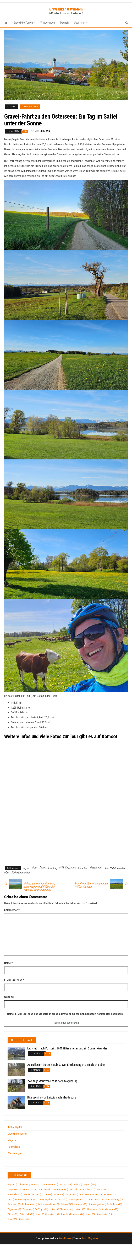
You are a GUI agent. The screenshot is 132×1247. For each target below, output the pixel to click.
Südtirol (116, 1204)
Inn (39, 1194)
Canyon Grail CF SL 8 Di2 (22, 1189)
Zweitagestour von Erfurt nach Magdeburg (52, 1081)
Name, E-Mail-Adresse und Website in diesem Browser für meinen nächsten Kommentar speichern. (65, 1014)
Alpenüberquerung (30, 1184)
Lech (12, 1199)
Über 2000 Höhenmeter (21, 1219)
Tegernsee (14, 1209)
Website (9, 997)
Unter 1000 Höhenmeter (89, 1209)
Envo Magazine (90, 1238)
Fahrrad (75, 1189)
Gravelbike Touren (24, 22)
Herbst (29, 1194)
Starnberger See (99, 1204)
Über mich (80, 22)
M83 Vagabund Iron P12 (53, 1199)
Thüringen (30, 1209)
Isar (48, 1194)
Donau (62, 1189)
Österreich (27, 1214)
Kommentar (12, 910)
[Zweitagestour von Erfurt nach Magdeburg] (16, 1085)
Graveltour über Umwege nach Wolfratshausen (91, 885)
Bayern (26, 868)
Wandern (111, 1209)
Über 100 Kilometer (114, 868)
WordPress (65, 1238)
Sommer (80, 1204)
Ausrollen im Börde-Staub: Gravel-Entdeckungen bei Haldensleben (66, 1064)
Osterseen (95, 867)
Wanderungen (47, 22)
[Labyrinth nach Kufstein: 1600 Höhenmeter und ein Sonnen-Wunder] (16, 1053)
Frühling (52, 868)
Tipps (43, 1209)
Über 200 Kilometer (72, 1214)
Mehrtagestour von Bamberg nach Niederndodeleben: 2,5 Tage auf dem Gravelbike (39, 886)
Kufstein (110, 1194)
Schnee (67, 1204)
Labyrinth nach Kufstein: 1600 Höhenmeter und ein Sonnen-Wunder (67, 1048)
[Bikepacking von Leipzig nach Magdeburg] (16, 1102)
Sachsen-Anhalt (50, 1204)
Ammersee (50, 1184)
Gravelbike (15, 1194)
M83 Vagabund (67, 867)
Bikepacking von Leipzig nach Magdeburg (51, 1097)
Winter (13, 1214)
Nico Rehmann (42, 131)
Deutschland (39, 867)
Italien (59, 1194)
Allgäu (12, 1184)
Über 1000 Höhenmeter (17, 872)
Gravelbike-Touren (30, 106)
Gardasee (103, 1189)
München (83, 868)
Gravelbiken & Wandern (66, 9)
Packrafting (14, 1146)
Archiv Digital (15, 1127)
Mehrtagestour (78, 1199)
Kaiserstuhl (73, 1194)
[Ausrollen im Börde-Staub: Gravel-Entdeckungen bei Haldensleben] (16, 1069)
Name (8, 963)
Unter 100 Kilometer (61, 1209)
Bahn (78, 1184)
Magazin (64, 22)
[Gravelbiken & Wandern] (6, 22)
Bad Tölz (66, 1184)
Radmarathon (31, 1204)
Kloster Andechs (92, 1194)
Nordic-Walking (114, 1199)
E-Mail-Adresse (14, 980)
